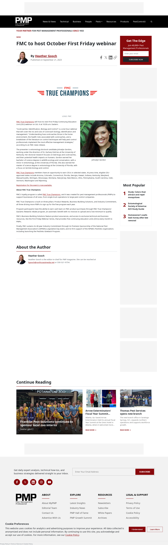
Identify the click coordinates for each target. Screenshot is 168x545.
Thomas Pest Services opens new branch (132, 412)
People (88, 21)
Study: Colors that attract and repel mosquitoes (137, 195)
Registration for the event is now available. (34, 185)
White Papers (105, 512)
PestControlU (139, 21)
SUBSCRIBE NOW (136, 59)
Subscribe (144, 471)
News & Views (49, 21)
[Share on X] (106, 57)
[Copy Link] (115, 57)
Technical (64, 21)
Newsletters (104, 503)
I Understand (137, 529)
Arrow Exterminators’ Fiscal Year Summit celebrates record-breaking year (98, 415)
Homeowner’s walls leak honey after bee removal (138, 218)
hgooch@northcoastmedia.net (41, 262)
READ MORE (90, 430)
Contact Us (47, 512)
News (18, 37)
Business (77, 21)
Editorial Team (49, 507)
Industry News (77, 507)
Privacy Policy (133, 503)
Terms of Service (16, 544)
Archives (102, 517)
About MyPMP (49, 503)
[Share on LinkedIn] (110, 57)
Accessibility (132, 517)
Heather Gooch (46, 56)
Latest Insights (77, 503)
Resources (111, 21)
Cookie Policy (133, 512)
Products (124, 21)
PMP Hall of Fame (79, 512)
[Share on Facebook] (101, 57)
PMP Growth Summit (81, 517)
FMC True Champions (25, 122)
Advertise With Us (51, 517)
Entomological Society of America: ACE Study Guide (137, 206)
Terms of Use (133, 507)
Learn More (155, 529)
